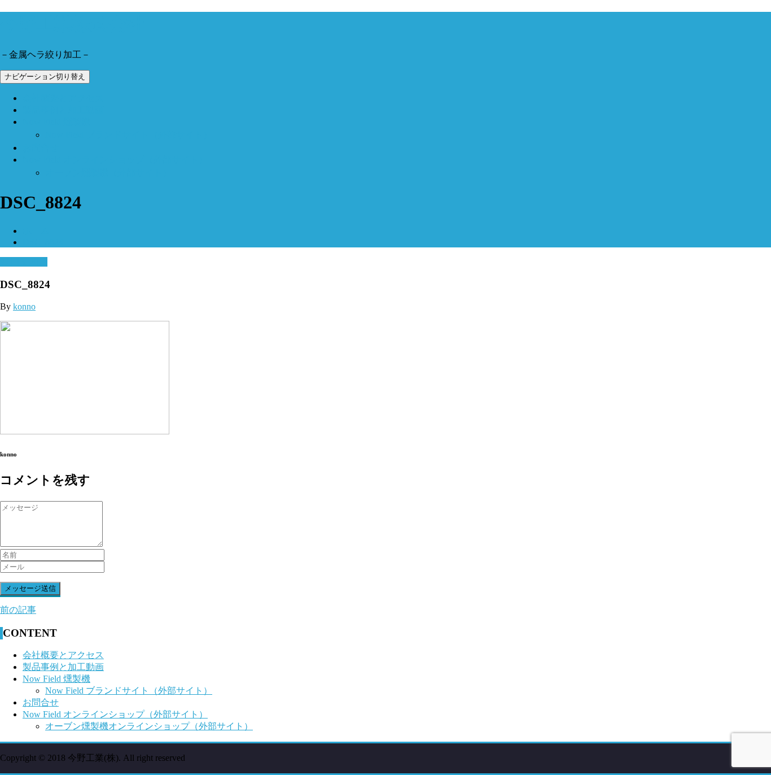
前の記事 (18, 610)
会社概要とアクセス (63, 98)
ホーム (36, 231)
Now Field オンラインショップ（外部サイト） (115, 159)
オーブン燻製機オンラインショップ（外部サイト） (149, 726)
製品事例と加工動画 (63, 110)
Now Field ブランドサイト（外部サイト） (128, 135)
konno (24, 306)
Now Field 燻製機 (56, 122)
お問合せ (41, 148)
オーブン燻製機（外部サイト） (108, 172)
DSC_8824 (43, 242)
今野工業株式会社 (72, 24)
